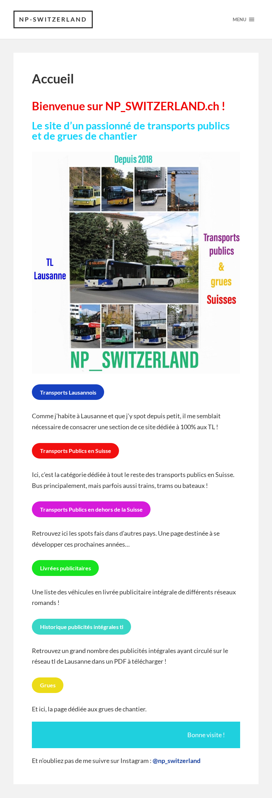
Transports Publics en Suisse (75, 450)
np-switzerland (53, 19)
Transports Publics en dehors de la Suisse (91, 509)
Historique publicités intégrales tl (81, 626)
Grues (48, 685)
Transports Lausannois (68, 392)
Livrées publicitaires (65, 568)
